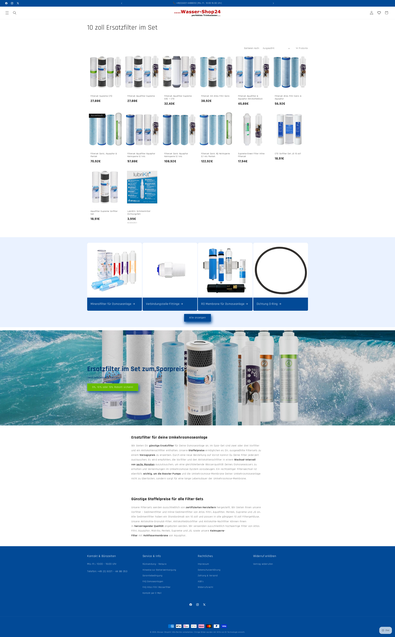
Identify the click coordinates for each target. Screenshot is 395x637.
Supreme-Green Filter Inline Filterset (251, 155)
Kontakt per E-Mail (152, 593)
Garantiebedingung (152, 575)
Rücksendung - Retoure (154, 564)
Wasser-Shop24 (164, 632)
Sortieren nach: (251, 48)
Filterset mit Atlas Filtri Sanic (215, 96)
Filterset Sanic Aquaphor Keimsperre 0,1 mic (176, 155)
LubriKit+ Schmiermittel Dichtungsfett (138, 213)
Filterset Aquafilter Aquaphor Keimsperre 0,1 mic (141, 155)
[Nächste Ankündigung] (273, 3)
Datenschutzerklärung (209, 569)
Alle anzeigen (197, 317)
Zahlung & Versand (208, 575)
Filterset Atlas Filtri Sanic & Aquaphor (288, 97)
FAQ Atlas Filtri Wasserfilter (157, 587)
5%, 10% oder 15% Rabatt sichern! (112, 387)
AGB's (200, 581)
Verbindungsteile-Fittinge (163, 304)
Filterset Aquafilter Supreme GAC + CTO (178, 97)
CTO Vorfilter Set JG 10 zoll (288, 153)
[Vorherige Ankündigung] (121, 3)
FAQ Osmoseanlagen (153, 581)
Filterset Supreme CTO (101, 96)
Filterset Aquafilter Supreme (141, 96)
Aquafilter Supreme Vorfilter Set (104, 213)
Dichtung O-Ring (267, 304)
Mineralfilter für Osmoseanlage (111, 304)
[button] (7, 12)
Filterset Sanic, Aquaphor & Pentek (104, 155)
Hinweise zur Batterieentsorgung (159, 569)
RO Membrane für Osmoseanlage (222, 304)
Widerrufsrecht (205, 587)
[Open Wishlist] (379, 12)
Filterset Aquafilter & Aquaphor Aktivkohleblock (250, 97)
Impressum (203, 564)
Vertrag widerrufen (263, 564)
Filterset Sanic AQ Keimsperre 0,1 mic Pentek (215, 155)
